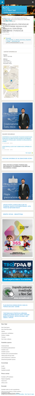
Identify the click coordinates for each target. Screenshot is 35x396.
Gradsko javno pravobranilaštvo (9, 353)
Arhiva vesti (4, 382)
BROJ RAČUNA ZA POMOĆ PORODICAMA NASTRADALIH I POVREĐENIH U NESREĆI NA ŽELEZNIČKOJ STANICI (16, 166)
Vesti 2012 (4, 380)
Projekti (3, 368)
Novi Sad (4, 324)
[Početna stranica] (14, 14)
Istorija (3, 331)
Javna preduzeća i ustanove (8, 357)
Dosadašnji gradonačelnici (8, 347)
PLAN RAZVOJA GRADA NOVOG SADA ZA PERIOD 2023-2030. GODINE (15, 306)
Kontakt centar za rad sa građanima (10, 389)
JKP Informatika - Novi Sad (22, 394)
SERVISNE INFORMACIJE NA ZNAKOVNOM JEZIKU (17, 158)
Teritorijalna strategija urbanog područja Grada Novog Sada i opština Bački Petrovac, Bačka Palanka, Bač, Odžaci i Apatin (16, 315)
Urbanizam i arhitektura (7, 333)
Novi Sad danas (5, 327)
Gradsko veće (4, 349)
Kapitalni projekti (5, 370)
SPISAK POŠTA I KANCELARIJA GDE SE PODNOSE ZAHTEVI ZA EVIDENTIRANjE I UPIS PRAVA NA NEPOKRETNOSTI (17, 206)
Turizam (3, 337)
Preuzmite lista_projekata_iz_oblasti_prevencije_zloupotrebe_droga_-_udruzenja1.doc (18, 40)
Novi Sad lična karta (6, 329)
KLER (2, 366)
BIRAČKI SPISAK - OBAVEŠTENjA (13, 214)
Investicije (4, 363)
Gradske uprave (5, 351)
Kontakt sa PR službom (7, 377)
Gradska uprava (6, 342)
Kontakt (3, 386)
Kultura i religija (5, 335)
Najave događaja (8, 134)
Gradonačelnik (5, 346)
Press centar (5, 373)
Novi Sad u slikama (6, 339)
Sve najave (28, 153)
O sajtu (32, 394)
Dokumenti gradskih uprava (8, 359)
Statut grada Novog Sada (7, 355)
